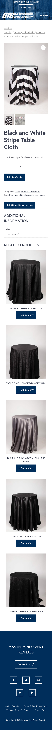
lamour (36, 195)
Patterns (40, 32)
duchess (28, 195)
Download (26, 7)
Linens (17, 32)
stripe (42, 195)
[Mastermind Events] (17, 16)
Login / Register (12, 706)
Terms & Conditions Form (35, 706)
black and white (16, 195)
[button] (43, 47)
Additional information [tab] (20, 205)
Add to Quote (14, 177)
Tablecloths (28, 32)
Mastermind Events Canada (34, 720)
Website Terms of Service (18, 710)
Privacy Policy (41, 710)
